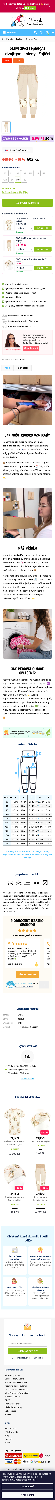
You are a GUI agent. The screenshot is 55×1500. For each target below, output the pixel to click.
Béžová (20, 1019)
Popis (7, 368)
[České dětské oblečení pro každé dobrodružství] (2, 39)
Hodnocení (22, 368)
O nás (7, 1422)
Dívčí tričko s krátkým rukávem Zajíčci (30, 219)
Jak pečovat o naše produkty (17, 1393)
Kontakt (8, 1414)
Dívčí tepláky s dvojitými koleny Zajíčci (31, 239)
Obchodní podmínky (13, 1407)
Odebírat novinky (27, 1350)
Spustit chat (31, 348)
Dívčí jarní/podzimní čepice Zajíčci (32, 259)
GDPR (7, 1400)
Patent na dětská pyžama (16, 1386)
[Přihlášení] (41, 32)
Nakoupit (30, 8)
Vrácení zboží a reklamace (16, 1382)
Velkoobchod (10, 1411)
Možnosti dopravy (12, 1396)
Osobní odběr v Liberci (14, 1378)
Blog (7, 1435)
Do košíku (42, 228)
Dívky (19, 1023)
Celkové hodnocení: (24, 983)
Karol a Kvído (10, 1428)
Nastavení (27, 1486)
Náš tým (8, 1439)
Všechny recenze (27, 974)
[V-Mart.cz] (27, 20)
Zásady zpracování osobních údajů (27, 1358)
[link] (40, 1291)
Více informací (27, 1078)
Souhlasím (27, 1495)
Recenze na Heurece (24, 986)
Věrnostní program (13, 1375)
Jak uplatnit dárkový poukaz (16, 1389)
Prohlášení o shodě (13, 1403)
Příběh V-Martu (11, 1432)
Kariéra (8, 1442)
